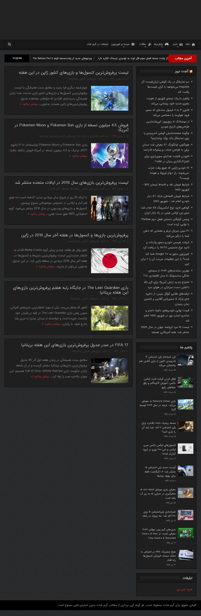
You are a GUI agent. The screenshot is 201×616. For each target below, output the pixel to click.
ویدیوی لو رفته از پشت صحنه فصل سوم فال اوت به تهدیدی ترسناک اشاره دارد (157, 58)
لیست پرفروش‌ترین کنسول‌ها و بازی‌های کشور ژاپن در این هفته (73, 73)
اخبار (175, 44)
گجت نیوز (181, 71)
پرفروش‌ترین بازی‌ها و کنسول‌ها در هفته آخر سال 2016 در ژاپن (74, 235)
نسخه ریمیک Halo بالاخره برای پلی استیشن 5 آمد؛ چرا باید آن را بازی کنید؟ (159, 427)
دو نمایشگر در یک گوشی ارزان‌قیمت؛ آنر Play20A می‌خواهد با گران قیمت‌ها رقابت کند (165, 87)
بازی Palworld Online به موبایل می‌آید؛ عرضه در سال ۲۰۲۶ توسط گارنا (157, 405)
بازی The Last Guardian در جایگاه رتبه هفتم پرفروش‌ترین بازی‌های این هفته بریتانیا (70, 290)
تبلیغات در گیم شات (97, 44)
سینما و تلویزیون (120, 44)
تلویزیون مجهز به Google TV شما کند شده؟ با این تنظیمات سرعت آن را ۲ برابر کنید (165, 259)
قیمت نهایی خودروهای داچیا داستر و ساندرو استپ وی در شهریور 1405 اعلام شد (166, 315)
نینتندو (53, 136)
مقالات (142, 44)
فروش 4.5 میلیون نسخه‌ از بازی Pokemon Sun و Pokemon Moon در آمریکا (71, 127)
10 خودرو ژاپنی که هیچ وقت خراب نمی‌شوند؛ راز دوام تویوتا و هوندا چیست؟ (168, 173)
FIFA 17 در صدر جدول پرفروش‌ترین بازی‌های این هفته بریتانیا (74, 345)
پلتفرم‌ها (158, 44)
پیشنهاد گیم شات (59, 188)
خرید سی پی (184, 589)
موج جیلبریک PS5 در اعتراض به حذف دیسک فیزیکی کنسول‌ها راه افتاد (158, 556)
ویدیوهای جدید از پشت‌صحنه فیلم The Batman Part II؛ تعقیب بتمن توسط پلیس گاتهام (60, 58)
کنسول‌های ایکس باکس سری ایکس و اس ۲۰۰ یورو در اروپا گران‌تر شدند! (159, 449)
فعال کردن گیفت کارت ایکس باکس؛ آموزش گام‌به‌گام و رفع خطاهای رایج (159, 383)
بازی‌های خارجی (88, 79)
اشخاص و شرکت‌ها (87, 136)
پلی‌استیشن (74, 241)
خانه (187, 44)
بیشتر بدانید (29, 104)
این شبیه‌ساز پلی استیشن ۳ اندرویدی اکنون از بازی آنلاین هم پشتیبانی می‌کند (157, 361)
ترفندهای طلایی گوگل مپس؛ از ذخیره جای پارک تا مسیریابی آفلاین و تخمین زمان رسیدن (166, 299)
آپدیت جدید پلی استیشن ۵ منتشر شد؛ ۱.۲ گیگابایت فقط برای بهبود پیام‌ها (160, 472)
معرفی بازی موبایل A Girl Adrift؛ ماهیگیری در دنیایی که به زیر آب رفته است (158, 494)
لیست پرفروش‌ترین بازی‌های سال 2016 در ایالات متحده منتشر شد (71, 183)
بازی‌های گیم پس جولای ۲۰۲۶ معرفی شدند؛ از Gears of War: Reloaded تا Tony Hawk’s (159, 534)
